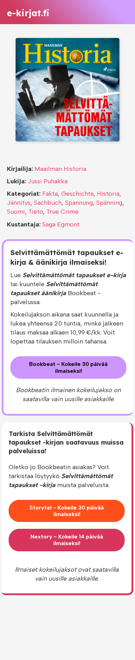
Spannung (79, 202)
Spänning (109, 202)
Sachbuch (48, 202)
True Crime (62, 211)
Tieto (35, 211)
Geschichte (77, 193)
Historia (108, 193)
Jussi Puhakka (48, 181)
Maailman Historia (60, 169)
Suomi (16, 211)
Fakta (50, 193)
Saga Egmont (61, 224)
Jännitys (18, 202)
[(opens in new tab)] (67, 89)
